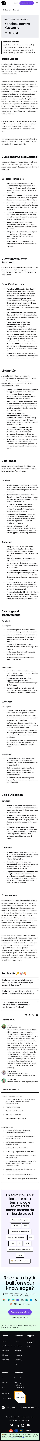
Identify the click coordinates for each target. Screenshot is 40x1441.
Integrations (5, 1350)
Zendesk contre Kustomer (10, 1327)
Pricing (4, 1341)
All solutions (5, 1360)
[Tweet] (13, 33)
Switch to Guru (6, 1393)
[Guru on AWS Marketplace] (20, 1397)
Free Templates (6, 1398)
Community (18, 1360)
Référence (11, 1325)
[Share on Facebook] (17, 33)
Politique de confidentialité (17, 1438)
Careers (4, 1378)
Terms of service (11, 1417)
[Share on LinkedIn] (9, 33)
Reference (17, 1350)
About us (4, 1383)
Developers (18, 1355)
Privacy (32, 1417)
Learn (16, 1341)
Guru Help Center (30, 1342)
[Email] (5, 33)
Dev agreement (23, 1417)
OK (36, 1436)
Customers (17, 1346)
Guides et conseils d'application (26, 1325)
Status (29, 1347)
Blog (15, 1364)
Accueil (3, 1325)
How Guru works (7, 1346)
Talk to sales (18, 1378)
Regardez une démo (26, 3)
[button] (36, 3)
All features (5, 1355)
